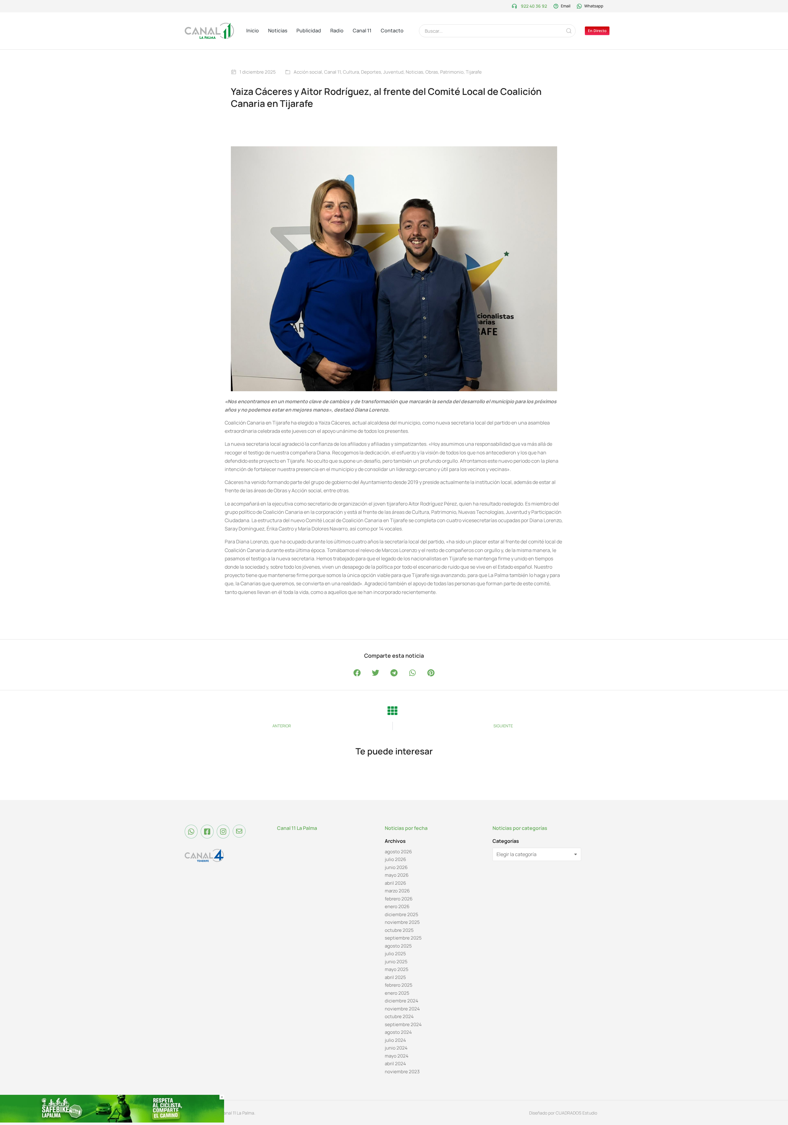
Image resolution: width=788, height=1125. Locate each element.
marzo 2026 (397, 890)
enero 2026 (397, 906)
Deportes (371, 72)
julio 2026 (395, 859)
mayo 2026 (396, 875)
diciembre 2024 (401, 1000)
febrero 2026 (398, 899)
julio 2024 (395, 1040)
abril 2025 (395, 977)
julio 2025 (395, 953)
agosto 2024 (398, 1032)
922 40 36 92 (534, 6)
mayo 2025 (396, 969)
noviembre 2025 (402, 922)
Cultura (351, 72)
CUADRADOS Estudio (576, 1113)
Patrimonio (452, 72)
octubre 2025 (399, 930)
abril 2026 (395, 883)
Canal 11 (332, 72)
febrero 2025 (398, 985)
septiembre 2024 (403, 1024)
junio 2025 (396, 961)
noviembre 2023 (402, 1071)
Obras (431, 72)
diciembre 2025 (401, 914)
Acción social (308, 72)
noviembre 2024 (402, 1008)
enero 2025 (397, 993)
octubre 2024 (399, 1016)
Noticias (414, 72)
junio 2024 (396, 1048)
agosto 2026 (398, 851)
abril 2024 (395, 1063)
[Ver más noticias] (392, 711)
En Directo (597, 30)
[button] (357, 673)
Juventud (393, 72)
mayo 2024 (396, 1056)
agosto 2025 (398, 946)
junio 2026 (396, 867)
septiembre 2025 (403, 938)
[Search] (569, 31)
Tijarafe (474, 72)
